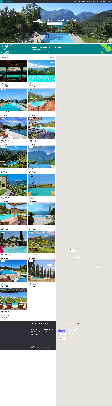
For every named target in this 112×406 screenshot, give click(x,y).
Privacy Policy (73, 330)
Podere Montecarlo (33, 284)
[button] (111, 23)
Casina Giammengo (33, 141)
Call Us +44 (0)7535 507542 (104, 1)
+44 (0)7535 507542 (43, 323)
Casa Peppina (4, 141)
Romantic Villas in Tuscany (35, 332)
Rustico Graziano (32, 112)
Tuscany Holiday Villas (77, 1)
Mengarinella (4, 84)
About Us (88, 1)
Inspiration (84, 1)
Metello (30, 170)
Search (63, 23)
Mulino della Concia (5, 170)
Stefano (2, 312)
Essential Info (93, 1)
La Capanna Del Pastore (6, 227)
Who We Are (45, 331)
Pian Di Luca (3, 112)
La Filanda (3, 284)
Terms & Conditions (74, 329)
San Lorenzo (31, 255)
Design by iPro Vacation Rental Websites (43, 347)
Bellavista (31, 84)
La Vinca (3, 198)
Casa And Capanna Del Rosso (35, 227)
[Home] (6, 1)
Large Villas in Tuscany (34, 334)
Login (97, 1)
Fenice (2, 255)
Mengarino (31, 198)
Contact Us (45, 332)
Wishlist (110, 1)
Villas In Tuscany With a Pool (35, 331)
